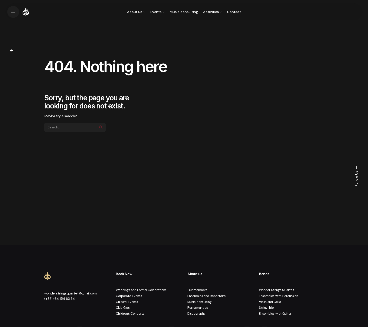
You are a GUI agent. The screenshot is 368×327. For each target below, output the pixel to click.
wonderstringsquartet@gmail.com (70, 293)
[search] (101, 127)
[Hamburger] (13, 12)
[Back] (11, 51)
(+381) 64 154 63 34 (59, 299)
